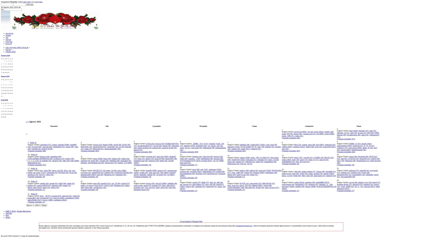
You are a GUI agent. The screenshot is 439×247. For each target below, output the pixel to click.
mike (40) (66, 161)
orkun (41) (299, 136)
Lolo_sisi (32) (150, 188)
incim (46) (94, 161)
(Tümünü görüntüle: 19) (345, 165)
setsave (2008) (310, 187)
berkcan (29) (218, 157)
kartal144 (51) (358, 146)
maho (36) (259, 162)
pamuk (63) (151, 175)
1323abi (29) (104, 161)
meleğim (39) (244, 145)
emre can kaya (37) (272, 188)
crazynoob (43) (196, 148)
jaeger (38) (353, 157)
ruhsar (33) (147, 186)
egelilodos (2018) (60, 200)
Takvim (8, 40)
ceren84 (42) (36, 149)
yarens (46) (267, 186)
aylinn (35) (304, 174)
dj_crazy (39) (259, 147)
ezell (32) (76, 196)
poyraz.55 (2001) (300, 132)
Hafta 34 (34, 168)
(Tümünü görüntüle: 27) (345, 191)
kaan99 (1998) (151, 171)
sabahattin (369, 175)
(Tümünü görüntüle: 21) (236, 177)
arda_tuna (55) (154, 173)
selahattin (142, 175)
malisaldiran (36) (270, 162)
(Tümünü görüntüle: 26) (89, 177)
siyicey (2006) (48, 200)
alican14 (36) (57, 161)
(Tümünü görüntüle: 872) (37, 165)
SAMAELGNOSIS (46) (123, 173)
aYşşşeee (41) (161, 175)
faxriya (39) (150, 183)
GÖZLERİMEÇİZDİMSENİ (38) (40, 159)
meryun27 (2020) (288, 187)
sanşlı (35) (46, 188)
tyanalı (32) (248, 173)
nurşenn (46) (184, 172)
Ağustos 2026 (5, 76)
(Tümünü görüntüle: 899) (189, 152)
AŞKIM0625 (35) (288, 162)
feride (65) (297, 176)
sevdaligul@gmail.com (244, 226)
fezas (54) (318, 147)
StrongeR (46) (363, 157)
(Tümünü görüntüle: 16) (142, 165)
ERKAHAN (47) (268, 183)
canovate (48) (47, 147)
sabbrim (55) (345, 173)
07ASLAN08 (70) (247, 147)
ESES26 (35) (250, 162)
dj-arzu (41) (362, 133)
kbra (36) (172, 188)
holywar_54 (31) (246, 164)
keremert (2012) (299, 147)
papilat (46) (220, 172)
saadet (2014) (299, 182)
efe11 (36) (340, 161)
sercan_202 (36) (245, 186)
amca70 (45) (323, 160)
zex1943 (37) (264, 158)
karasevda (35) (52, 173)
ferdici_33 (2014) (87, 186)
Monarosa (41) (109, 175)
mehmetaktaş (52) (209, 172)
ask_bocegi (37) (185, 184)
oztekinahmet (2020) (344, 146)
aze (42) (310, 132)
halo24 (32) (138, 150)
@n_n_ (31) (359, 187)
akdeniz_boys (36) (365, 182)
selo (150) (204, 169)
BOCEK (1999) (373, 133)
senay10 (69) (159, 159)
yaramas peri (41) (309, 134)
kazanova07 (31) (46, 198)
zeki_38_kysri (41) (302, 162)
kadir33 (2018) (47, 149)
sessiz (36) (231, 162)
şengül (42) (54, 183)
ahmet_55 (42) (368, 148)
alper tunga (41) (319, 176)
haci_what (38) (45, 171)
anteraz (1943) (328, 174)
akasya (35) (150, 159)
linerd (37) (376, 182)
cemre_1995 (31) (288, 136)
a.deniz (54, 145)
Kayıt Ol (8, 44)
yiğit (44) (297, 172)
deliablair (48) (115, 161)
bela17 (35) (298, 158)
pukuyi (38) (190, 187)
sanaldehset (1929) (72, 198)
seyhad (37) (125, 183)
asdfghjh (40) (172, 183)
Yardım (8, 35)
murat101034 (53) (99, 147)
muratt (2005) (346, 150)
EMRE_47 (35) (355, 144)
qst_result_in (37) (39, 173)
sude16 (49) (375, 159)
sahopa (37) (240, 162)
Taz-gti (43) (157, 146)
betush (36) (167, 146)
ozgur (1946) (97, 159)
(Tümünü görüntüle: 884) (291, 138)
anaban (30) (235, 149)
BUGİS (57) (97, 171)
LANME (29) (318, 158)
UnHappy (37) (342, 148)
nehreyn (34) (286, 174)
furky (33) (295, 160)
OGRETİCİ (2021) (238, 160)
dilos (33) (297, 145)
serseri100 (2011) (329, 147)
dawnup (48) (218, 159)
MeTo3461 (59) (86, 147)
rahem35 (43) (331, 176)
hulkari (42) (254, 171)
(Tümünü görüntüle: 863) (90, 151)
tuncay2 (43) (159, 144)
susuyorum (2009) (355, 148)
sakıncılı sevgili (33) (169, 148)
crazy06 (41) (307, 158)
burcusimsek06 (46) (348, 177)
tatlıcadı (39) (341, 135)
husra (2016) (318, 132)
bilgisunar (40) (350, 161)
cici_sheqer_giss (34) (215, 146)
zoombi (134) (356, 173)
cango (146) (138, 186)
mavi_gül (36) (210, 184)
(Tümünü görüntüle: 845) (346, 152)
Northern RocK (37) (344, 184)
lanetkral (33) (368, 184)
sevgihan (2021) (196, 172)
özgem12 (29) (154, 161)
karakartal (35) (125, 161)
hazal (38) (195, 169)
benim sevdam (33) (144, 148)
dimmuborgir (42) (34, 163)
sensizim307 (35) (301, 184)
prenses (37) (162, 171)
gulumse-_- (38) (194, 159)
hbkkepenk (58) (208, 148)
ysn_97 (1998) (218, 161)
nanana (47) (32, 186)
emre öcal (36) (185, 163)
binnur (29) (232, 175)
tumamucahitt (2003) (88, 175)
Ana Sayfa (9, 33)
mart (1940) (353, 131)
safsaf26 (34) (85, 161)
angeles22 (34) (33, 175)
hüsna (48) (88, 188)
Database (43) (119, 186)
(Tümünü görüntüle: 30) (36, 177)
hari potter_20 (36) (109, 171)
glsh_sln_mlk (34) (216, 182)
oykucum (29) (207, 157)
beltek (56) (163, 161)
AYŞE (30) (126, 145)
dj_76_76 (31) (369, 146)
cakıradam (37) (45, 145)
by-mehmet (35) (45, 161)
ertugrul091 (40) (33, 198)
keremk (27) (156, 186)
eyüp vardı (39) (271, 145)
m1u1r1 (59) (108, 186)
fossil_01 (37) (313, 160)
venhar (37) (196, 182)
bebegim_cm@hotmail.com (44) (92, 163)
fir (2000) (170, 175)
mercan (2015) (369, 187)
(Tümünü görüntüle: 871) (346, 139)
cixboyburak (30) (288, 184)
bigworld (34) (250, 188)
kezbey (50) (69, 159)
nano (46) (96, 183)
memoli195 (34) (97, 173)
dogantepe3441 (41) (344, 175)
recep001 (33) (139, 188)
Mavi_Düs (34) (307, 176)
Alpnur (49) (320, 172)
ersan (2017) (98, 186)
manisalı (212, 144)
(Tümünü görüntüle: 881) (237, 151)
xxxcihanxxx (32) (99, 188)
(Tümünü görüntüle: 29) (188, 178)
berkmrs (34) (197, 157)
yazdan (304, 145)
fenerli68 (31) (331, 172)
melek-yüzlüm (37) (308, 172)
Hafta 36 (34, 194)
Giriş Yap (8, 42)
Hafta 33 (34, 155)
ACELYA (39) (353, 159)
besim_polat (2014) (35, 188)
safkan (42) (125, 159)
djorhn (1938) (108, 145)
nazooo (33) (97, 145)
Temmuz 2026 (5, 55)
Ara (6, 38)
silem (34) (364, 135)
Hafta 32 (33, 143)
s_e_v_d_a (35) (33, 161)
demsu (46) (298, 134)
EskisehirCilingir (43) (141, 190)
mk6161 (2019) (189, 146)
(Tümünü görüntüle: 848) (37, 151)
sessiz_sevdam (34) (316, 174)
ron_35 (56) (116, 183)
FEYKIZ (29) (63, 173)
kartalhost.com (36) (141, 161)
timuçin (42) (156, 148)
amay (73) (304, 160)
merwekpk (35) (255, 183)
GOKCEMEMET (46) (236, 188)
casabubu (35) (200, 187)
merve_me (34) (57, 171)
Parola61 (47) (363, 131)
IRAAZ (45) (328, 158)
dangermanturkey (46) (112, 149)
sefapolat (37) (262, 160)
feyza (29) (73, 173)
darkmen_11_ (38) (325, 184)
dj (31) (206, 144)
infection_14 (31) (343, 133)
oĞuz (66, 171)
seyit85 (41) (143, 173)
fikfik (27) (205, 182)
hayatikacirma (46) (353, 135)
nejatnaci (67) (313, 184)
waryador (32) (86, 173)
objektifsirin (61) (59, 147)
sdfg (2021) (170, 186)
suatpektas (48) (55, 157)
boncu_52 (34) (287, 176)
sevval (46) (353, 182)
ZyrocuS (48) (36, 147)
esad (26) (100, 175)
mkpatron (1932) (234, 147)
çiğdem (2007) (287, 147)
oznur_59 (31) (185, 148)
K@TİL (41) (244, 183)
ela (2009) (320, 134)
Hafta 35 (34, 181)
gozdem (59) (109, 173)
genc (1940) (121, 171)
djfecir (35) (55, 188)
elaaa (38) (311, 145)
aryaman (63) (56, 196)
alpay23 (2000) (160, 183)
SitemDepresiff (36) (359, 150)
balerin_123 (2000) (125, 163)
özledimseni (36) (207, 159)
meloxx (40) (244, 171)
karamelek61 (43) (358, 175)
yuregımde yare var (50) (115, 147)
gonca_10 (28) (273, 160)
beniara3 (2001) (259, 173)
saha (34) (353, 133)
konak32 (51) (106, 183)
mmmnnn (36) (121, 175)
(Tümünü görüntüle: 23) (236, 190)
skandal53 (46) (201, 146)
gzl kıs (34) (150, 144)
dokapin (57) (354, 171)
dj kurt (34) (260, 188)
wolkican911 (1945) (257, 145)
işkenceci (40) (57, 186)
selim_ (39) (255, 158)
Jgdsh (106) (310, 147)
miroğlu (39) (299, 187)
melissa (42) (116, 159)
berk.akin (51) (251, 160)
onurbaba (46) (310, 182)
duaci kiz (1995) (163, 157)
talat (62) (344, 159)
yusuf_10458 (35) (347, 187)
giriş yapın (27, 2)
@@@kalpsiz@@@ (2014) (190, 161)
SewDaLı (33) (201, 174)
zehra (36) (49, 175)
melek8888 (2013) (322, 182)
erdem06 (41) (364, 171)
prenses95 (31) (364, 159)
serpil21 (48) (328, 132)
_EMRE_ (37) (197, 144)
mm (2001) (320, 145)
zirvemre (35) (151, 157)
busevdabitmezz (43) (187, 174)
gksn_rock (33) (233, 186)
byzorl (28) (365, 173)
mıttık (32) (71, 183)
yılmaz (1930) (245, 158)
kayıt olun (38, 2)
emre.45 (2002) (58, 198)
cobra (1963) (286, 160)
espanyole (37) (211, 187)
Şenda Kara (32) (233, 164)
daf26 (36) (62, 183)
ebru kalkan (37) (198, 184)
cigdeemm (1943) (215, 169)
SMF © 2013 (10, 211)
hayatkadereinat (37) (145, 146)
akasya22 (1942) (265, 171)
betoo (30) (107, 159)
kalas (164, 186)
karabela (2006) (63, 145)
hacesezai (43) (212, 174)
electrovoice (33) (111, 163)
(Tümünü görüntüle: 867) (291, 151)
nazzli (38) (117, 145)
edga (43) (295, 174)
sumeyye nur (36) (243, 175)
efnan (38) (183, 159)
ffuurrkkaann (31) (363, 161)
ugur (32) (285, 149)
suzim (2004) (329, 134)
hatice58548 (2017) (35, 200)
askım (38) (70, 147)
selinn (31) (254, 175)
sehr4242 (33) (358, 184)
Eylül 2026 (4, 100)
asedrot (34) (44, 183)
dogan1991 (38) (171, 159)
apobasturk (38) (271, 173)
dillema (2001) (257, 186)
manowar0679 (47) (44, 186)
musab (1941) (366, 144)
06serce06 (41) (98, 149)
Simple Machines (24, 211)
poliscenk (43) (330, 145)
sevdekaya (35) (58, 159)
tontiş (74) (88, 149)
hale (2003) (164, 173)
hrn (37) (42, 175)
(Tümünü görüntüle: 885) (143, 152)
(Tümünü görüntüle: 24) (290, 164)
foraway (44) (44, 157)
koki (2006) (75, 161)
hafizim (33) (269, 147)
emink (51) (67, 186)
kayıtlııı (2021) (206, 161)
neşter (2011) (245, 149)
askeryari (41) (67, 196)
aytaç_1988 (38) (237, 173)
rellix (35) (141, 159)
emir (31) (372, 131)
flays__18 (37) (45, 196)
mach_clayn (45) (162, 188)
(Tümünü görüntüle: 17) (188, 165)
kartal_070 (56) (287, 134)
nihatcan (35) (256, 149)
